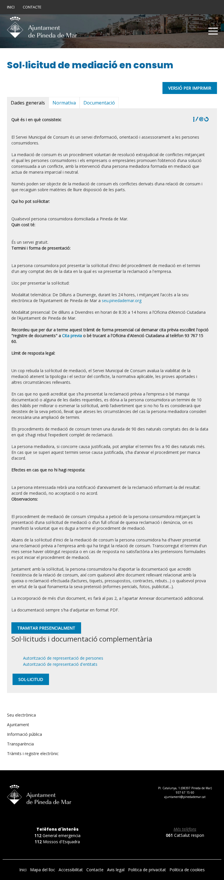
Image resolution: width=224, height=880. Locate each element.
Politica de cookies (187, 869)
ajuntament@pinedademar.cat (185, 797)
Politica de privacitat (147, 869)
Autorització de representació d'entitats (60, 664)
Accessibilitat (71, 869)
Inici (11, 7)
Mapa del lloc (43, 869)
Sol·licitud (30, 679)
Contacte (32, 7)
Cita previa (72, 335)
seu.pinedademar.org (121, 300)
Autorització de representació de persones (63, 658)
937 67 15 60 (185, 792)
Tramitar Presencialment (46, 628)
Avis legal (116, 869)
